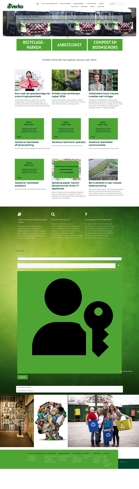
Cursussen (75, 446)
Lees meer (31, 26)
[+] (33, 45)
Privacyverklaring (107, 454)
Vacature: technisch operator (64, 140)
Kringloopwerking (77, 450)
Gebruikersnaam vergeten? (25, 381)
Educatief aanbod (77, 448)
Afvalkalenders (31, 446)
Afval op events (77, 452)
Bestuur (105, 448)
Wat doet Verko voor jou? (60, 210)
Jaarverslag (96, 448)
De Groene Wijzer (97, 446)
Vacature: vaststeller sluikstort (28, 177)
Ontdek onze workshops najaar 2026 (67, 93)
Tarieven (86, 448)
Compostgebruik (88, 446)
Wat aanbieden (31, 448)
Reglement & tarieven (50, 452)
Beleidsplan (96, 452)
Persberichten (97, 450)
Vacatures (106, 450)
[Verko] (15, 6)
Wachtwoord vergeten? (24, 378)
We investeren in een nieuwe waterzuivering (101, 178)
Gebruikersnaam (22, 247)
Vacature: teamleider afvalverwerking (31, 140)
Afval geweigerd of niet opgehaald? (98, 210)
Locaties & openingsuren (51, 446)
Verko (126, 452)
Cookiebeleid (106, 456)
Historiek (105, 452)
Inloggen (22, 368)
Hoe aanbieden (31, 450)
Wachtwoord (21, 253)
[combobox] (117, 3)
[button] (67, 37)
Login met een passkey (120, 362)
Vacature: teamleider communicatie (104, 140)
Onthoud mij (22, 260)
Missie (104, 446)
